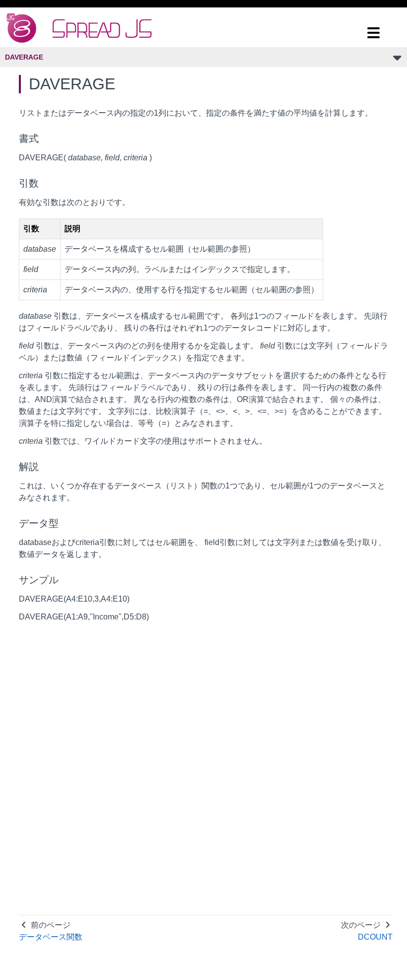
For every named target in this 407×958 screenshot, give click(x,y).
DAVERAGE (24, 57)
